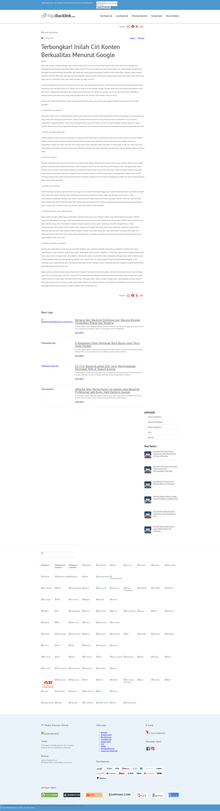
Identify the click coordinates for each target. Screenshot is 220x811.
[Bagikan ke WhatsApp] (128, 26)
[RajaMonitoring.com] (174, 795)
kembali (44, 302)
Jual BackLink (122, 15)
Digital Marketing (154, 427)
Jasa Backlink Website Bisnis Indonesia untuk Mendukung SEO (164, 513)
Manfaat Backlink (139, 15)
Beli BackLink (106, 15)
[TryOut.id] (94, 795)
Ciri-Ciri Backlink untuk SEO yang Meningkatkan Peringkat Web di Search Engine (105, 367)
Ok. (82, 805)
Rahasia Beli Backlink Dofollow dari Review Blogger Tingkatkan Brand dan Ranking (107, 321)
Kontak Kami (156, 15)
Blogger (141, 38)
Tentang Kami (106, 735)
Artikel (132, 38)
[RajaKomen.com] (49, 795)
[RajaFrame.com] (157, 795)
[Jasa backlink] (47, 389)
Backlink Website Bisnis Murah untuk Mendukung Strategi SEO (165, 497)
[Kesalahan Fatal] (48, 343)
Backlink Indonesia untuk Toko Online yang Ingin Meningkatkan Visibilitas (165, 468)
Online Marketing (154, 417)
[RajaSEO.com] (141, 795)
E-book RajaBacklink (157, 733)
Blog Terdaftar (172, 15)
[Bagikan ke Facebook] (132, 26)
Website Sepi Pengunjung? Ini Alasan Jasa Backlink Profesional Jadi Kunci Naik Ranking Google (107, 390)
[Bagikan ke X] (136, 26)
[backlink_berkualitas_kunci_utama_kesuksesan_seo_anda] (63, 321)
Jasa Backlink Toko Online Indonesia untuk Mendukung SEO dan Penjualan (164, 453)
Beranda (104, 732)
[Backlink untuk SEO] (50, 366)
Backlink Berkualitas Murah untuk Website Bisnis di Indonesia (163, 528)
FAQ (102, 744)
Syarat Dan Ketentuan (109, 751)
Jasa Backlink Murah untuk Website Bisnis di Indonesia (163, 482)
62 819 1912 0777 (51, 733)
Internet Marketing (155, 422)
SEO (149, 432)
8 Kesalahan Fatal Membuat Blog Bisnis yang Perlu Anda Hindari (107, 344)
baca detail (79, 332)
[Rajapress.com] (71, 795)
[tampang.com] (119, 795)
